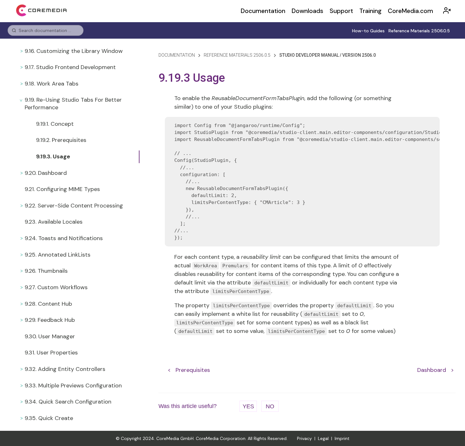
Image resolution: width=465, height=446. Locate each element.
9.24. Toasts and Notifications (64, 238)
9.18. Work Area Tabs (51, 83)
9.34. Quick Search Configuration (68, 401)
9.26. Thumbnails (46, 271)
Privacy (304, 438)
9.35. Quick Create (49, 418)
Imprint (342, 438)
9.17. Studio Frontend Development (70, 67)
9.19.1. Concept (55, 124)
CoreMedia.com (410, 11)
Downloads (307, 11)
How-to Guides (368, 31)
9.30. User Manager (50, 336)
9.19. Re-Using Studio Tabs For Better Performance (73, 103)
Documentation (263, 11)
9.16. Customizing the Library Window (74, 51)
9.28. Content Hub (48, 304)
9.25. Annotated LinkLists (57, 254)
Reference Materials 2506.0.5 (419, 31)
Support (341, 11)
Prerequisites (193, 369)
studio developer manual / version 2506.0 (327, 55)
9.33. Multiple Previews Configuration (73, 385)
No (270, 406)
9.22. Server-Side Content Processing (74, 205)
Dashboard (431, 369)
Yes (248, 406)
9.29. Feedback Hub (50, 320)
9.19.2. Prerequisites (61, 140)
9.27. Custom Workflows (56, 287)
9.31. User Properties (51, 352)
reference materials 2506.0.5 (237, 55)
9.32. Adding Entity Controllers (65, 369)
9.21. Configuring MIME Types (62, 189)
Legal (323, 438)
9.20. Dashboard (46, 173)
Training (370, 11)
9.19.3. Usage (53, 156)
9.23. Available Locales (54, 222)
